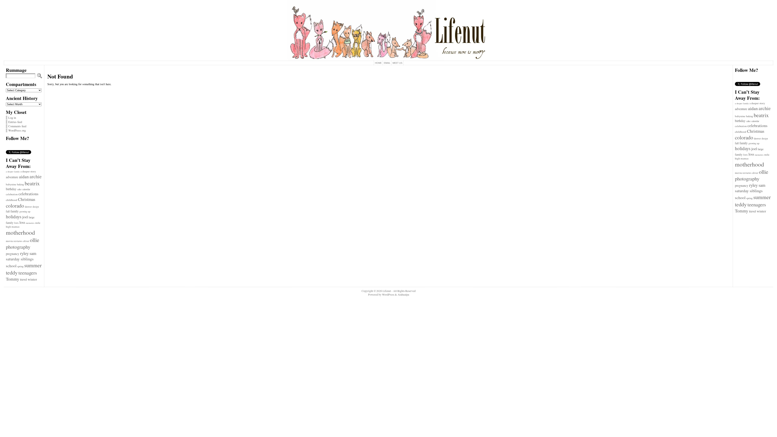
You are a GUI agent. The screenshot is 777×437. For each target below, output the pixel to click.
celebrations (28, 193)
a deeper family (13, 171)
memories (30, 223)
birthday (11, 189)
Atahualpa (403, 294)
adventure (12, 177)
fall (8, 211)
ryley (24, 253)
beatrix (32, 183)
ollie (34, 239)
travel (23, 279)
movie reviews (14, 241)
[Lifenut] (388, 30)
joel (25, 216)
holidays (13, 216)
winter (32, 279)
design (36, 206)
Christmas (26, 199)
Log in (12, 118)
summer (33, 265)
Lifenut (387, 291)
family (15, 211)
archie (36, 176)
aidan (24, 176)
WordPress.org (17, 130)
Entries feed (15, 122)
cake (19, 189)
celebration (12, 194)
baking (20, 184)
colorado (15, 205)
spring (20, 266)
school (11, 265)
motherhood (20, 232)
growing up (24, 211)
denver (28, 206)
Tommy (12, 279)
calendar (26, 189)
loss (22, 222)
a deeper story (28, 171)
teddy (12, 272)
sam (33, 253)
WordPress (388, 294)
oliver (26, 241)
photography (18, 246)
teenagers (27, 272)
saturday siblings (20, 259)
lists (16, 223)
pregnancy (12, 253)
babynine (11, 184)
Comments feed (17, 126)
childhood (11, 200)
